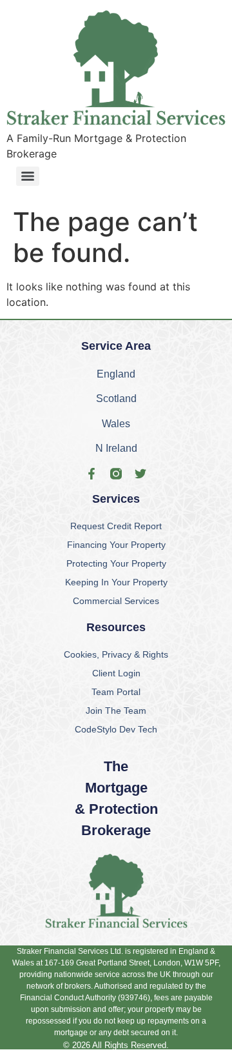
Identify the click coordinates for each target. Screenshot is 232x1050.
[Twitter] (140, 474)
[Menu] (27, 176)
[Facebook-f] (91, 474)
